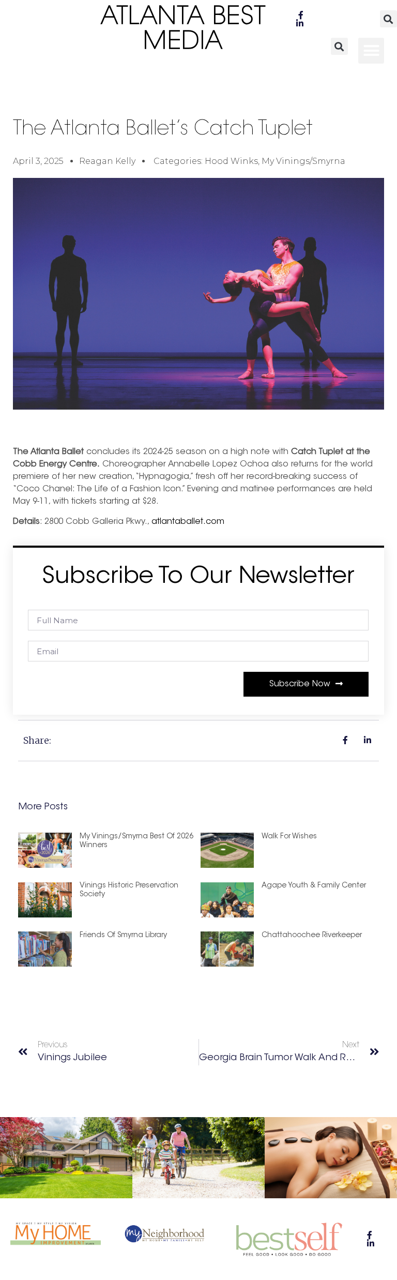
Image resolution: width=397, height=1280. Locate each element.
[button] (388, 18)
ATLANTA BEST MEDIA (183, 30)
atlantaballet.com (187, 522)
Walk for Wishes (289, 836)
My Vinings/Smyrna (303, 161)
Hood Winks (231, 161)
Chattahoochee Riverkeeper (312, 935)
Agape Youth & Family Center (314, 886)
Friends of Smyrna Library (123, 935)
